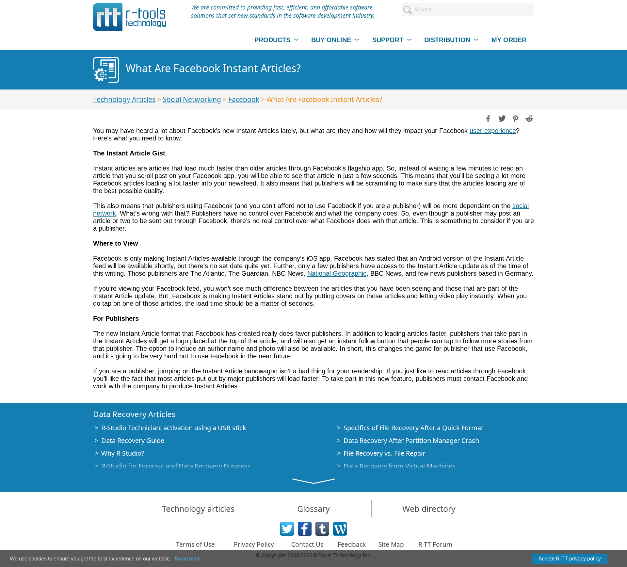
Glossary (313, 508)
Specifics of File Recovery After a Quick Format (413, 427)
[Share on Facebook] (487, 118)
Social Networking (192, 99)
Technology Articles (124, 99)
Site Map (391, 544)
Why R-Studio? (122, 453)
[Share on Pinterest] (515, 118)
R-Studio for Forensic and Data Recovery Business (176, 466)
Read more (188, 558)
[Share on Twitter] (501, 118)
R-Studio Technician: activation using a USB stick (173, 427)
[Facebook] (305, 529)
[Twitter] (287, 529)
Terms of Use (195, 544)
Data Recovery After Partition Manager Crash (411, 440)
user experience (493, 130)
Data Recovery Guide (132, 440)
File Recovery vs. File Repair (384, 453)
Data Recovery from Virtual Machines (400, 466)
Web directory (429, 508)
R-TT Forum (435, 544)
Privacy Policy (254, 544)
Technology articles (198, 508)
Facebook (243, 99)
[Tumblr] (322, 529)
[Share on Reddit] (528, 118)
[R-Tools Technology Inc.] (130, 17)
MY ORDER (508, 39)
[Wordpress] (340, 529)
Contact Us (307, 544)
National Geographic (336, 273)
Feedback (352, 544)
